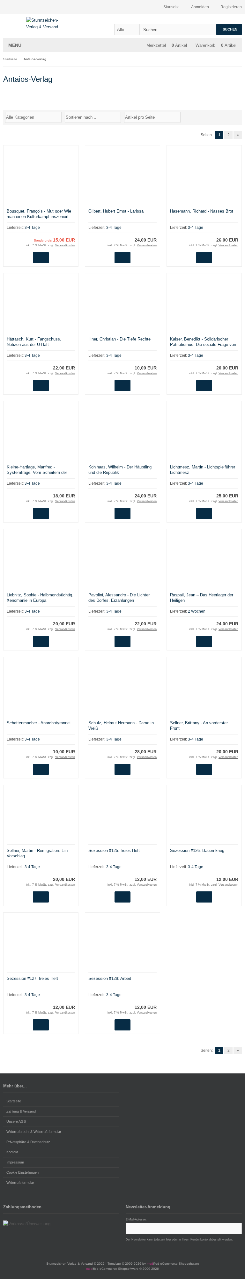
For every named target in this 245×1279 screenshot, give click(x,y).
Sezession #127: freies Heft (32, 978)
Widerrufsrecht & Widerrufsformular (33, 1132)
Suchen (229, 29)
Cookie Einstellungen (22, 1172)
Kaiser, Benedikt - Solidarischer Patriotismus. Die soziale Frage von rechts (203, 344)
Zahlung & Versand (21, 1111)
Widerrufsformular (20, 1182)
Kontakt (12, 1152)
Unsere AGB (16, 1121)
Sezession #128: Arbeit (109, 978)
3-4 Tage (32, 227)
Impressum (15, 1162)
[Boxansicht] (235, 117)
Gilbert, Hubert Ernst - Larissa (116, 211)
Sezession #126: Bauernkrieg (197, 850)
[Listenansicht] (238, 117)
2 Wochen (196, 611)
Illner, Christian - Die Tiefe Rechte (119, 339)
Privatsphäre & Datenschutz (28, 1142)
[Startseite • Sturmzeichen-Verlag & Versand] (45, 23)
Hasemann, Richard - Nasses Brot (201, 211)
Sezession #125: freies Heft (114, 850)
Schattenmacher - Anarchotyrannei (39, 722)
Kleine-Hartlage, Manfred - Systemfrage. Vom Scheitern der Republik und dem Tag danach (37, 472)
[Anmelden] (233, 1228)
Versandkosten (65, 245)
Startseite (13, 1101)
